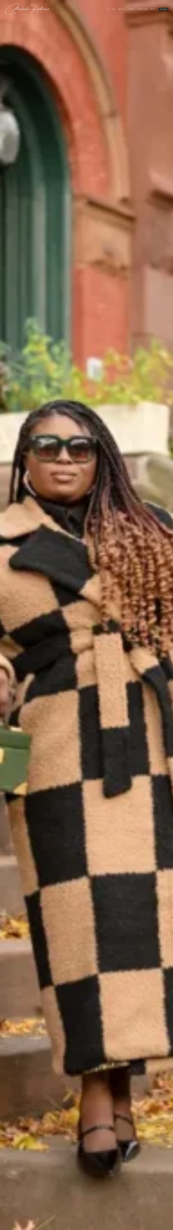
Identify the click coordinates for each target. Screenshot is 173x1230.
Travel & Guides (142, 9)
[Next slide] (167, 615)
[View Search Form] (108, 9)
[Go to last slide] (6, 615)
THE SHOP (163, 9)
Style (114, 9)
